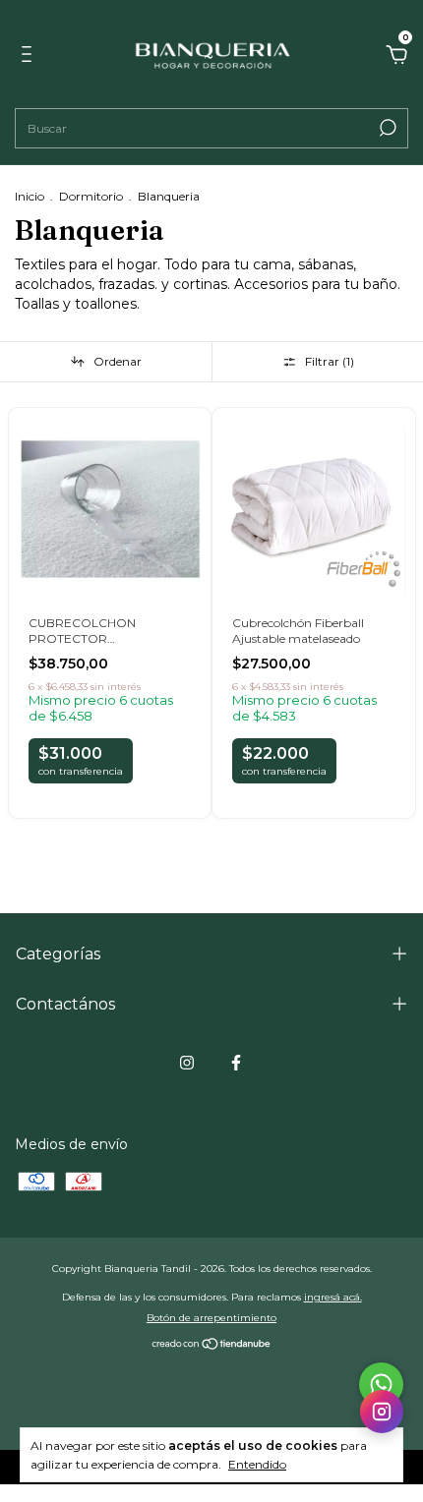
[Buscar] (386, 127)
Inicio (29, 196)
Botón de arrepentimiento (211, 1317)
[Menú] (30, 57)
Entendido (257, 1464)
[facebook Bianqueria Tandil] (236, 1062)
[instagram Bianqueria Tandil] (187, 1062)
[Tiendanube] (212, 1346)
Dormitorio (91, 196)
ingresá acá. (333, 1297)
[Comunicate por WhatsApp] (381, 1384)
